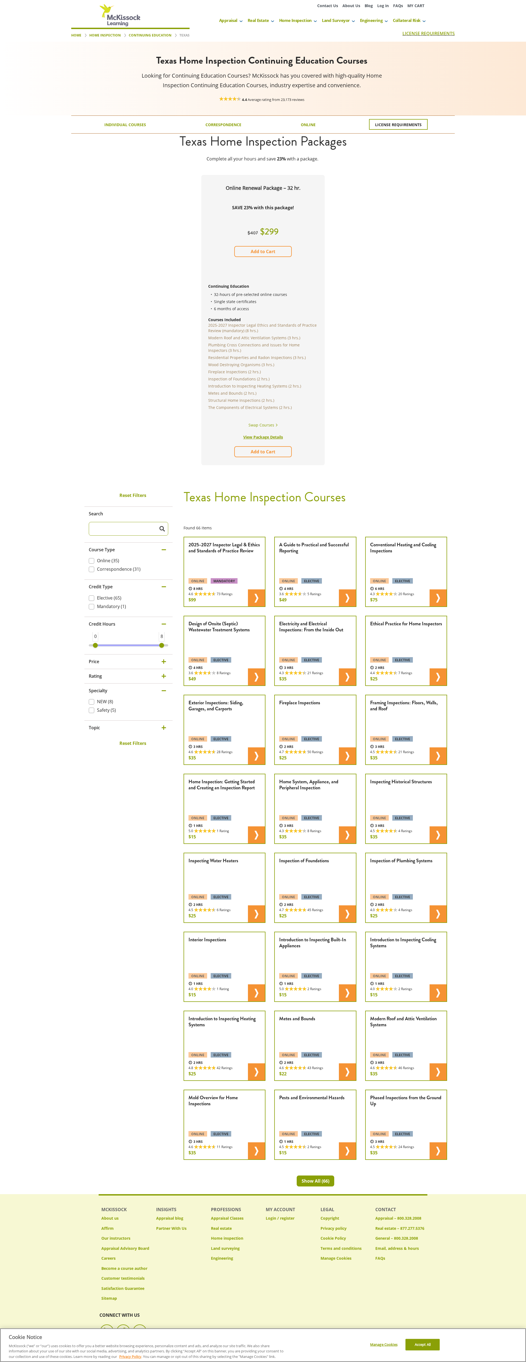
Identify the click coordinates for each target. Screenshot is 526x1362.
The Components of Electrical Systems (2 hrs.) (250, 407)
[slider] (95, 645)
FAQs (398, 5)
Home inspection (227, 1238)
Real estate (221, 1228)
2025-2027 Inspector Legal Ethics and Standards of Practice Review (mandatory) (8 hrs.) (262, 328)
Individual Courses (125, 124)
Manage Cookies (336, 1258)
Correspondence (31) (119, 569)
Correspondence (223, 124)
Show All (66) (315, 1181)
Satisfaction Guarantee (122, 1288)
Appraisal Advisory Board (125, 1248)
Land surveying (225, 1248)
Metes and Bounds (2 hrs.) (232, 393)
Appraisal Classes (227, 1218)
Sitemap (109, 1298)
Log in (383, 5)
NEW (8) (105, 701)
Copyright (330, 1218)
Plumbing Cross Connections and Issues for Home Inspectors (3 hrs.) (254, 347)
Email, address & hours (397, 1248)
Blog (369, 5)
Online (308, 124)
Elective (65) (109, 597)
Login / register (280, 1218)
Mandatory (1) (111, 606)
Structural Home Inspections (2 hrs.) (241, 400)
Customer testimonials (123, 1278)
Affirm (107, 1228)
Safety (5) (106, 710)
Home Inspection (295, 20)
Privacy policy (334, 1228)
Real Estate (258, 20)
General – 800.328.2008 (396, 1238)
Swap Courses (261, 425)
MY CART (415, 5)
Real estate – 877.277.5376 (399, 1228)
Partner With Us (171, 1228)
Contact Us (327, 5)
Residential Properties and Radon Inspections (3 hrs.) (257, 357)
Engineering (371, 20)
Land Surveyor (336, 20)
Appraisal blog (169, 1218)
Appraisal (228, 20)
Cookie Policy (333, 1238)
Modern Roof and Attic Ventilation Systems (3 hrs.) (254, 337)
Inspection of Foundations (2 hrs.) (239, 379)
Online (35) (108, 560)
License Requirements (398, 124)
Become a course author (124, 1268)
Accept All (423, 1344)
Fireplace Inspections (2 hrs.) (234, 371)
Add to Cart (263, 251)
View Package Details (263, 437)
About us (110, 1218)
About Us (351, 5)
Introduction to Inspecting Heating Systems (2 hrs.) (254, 386)
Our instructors (115, 1238)
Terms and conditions (341, 1248)
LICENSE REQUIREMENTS (428, 33)
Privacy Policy (130, 1356)
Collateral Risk (407, 20)
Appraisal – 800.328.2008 (398, 1218)
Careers (108, 1258)
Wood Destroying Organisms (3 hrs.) (241, 364)
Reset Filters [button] (132, 495)
